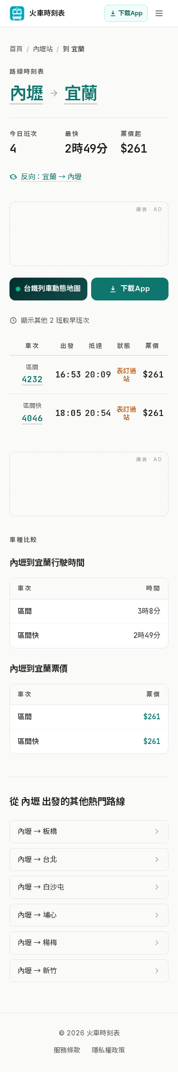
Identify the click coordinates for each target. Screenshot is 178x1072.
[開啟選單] (159, 13)
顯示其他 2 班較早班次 (55, 320)
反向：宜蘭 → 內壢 (51, 176)
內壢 (26, 93)
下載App (130, 13)
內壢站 (43, 49)
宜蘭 (81, 93)
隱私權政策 (108, 1050)
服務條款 (67, 1050)
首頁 (16, 49)
